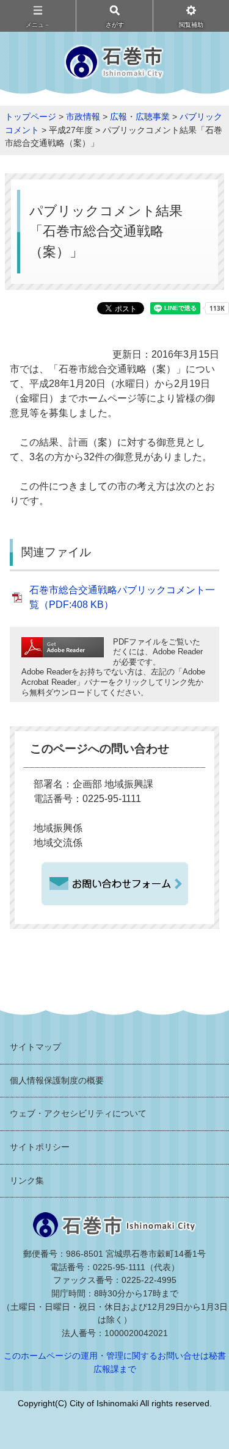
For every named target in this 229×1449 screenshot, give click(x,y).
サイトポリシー (40, 1147)
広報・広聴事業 (140, 116)
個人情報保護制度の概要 (57, 1080)
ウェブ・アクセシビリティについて (78, 1113)
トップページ (30, 116)
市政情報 (83, 116)
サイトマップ (35, 1047)
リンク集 (27, 1180)
